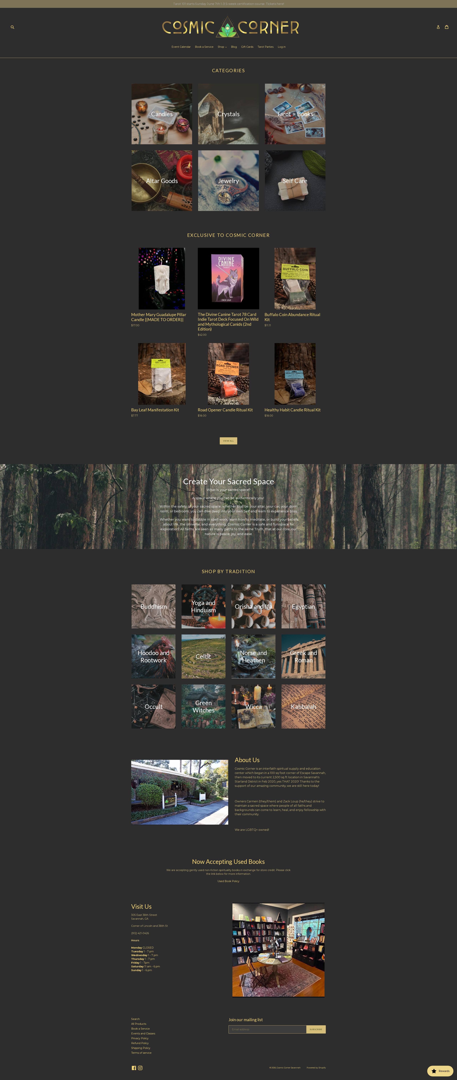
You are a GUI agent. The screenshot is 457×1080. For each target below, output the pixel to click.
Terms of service (141, 1052)
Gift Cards (247, 46)
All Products (138, 1023)
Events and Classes (143, 1033)
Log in (282, 46)
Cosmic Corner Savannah (289, 1067)
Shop (221, 46)
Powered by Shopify (316, 1067)
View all (228, 440)
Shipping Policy (140, 1048)
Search (135, 1019)
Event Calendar (181, 46)
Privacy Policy (140, 1038)
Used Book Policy (228, 881)
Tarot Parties (265, 46)
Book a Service (204, 46)
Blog (234, 46)
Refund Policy (140, 1043)
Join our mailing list (245, 1019)
